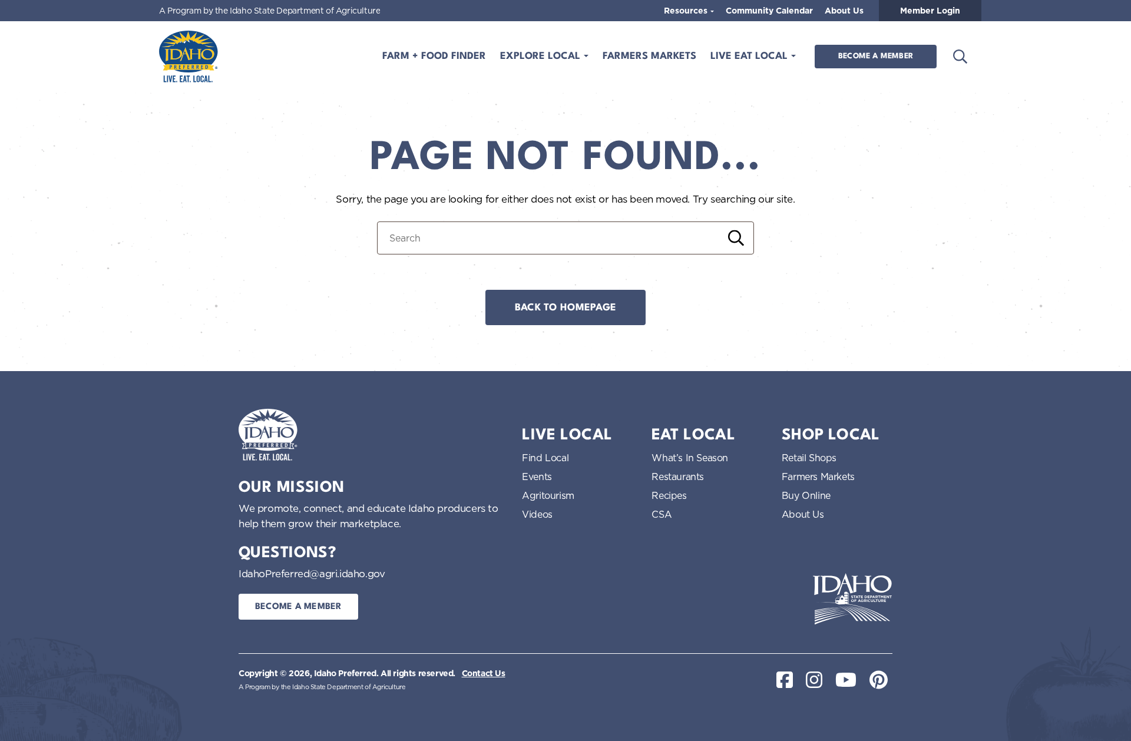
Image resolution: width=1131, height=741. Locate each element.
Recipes (669, 495)
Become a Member (875, 56)
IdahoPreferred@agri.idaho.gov (312, 573)
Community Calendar (769, 10)
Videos (537, 514)
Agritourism (548, 495)
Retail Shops (809, 458)
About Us (844, 10)
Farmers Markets (649, 56)
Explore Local (541, 56)
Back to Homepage (565, 308)
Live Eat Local (750, 56)
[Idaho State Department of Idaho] (852, 599)
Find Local (545, 458)
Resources (687, 10)
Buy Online (806, 495)
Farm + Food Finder (434, 56)
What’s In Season (690, 458)
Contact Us (483, 673)
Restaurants (678, 476)
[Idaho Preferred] (188, 56)
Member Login (930, 10)
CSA (662, 514)
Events (537, 476)
